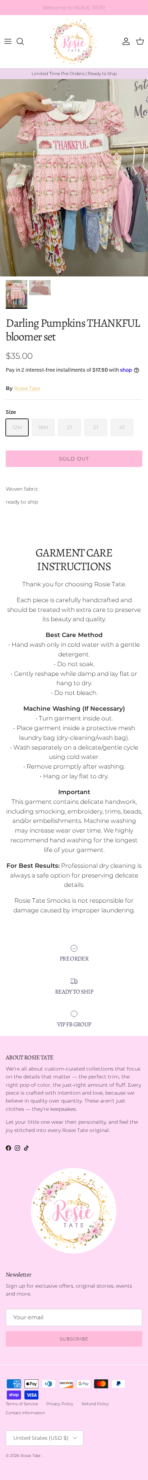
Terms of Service (22, 1403)
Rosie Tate (27, 388)
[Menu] (8, 41)
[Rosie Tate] (74, 41)
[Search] (24, 41)
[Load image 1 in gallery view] (74, 177)
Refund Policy (95, 1403)
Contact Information (25, 1412)
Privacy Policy (59, 1403)
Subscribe (74, 1339)
